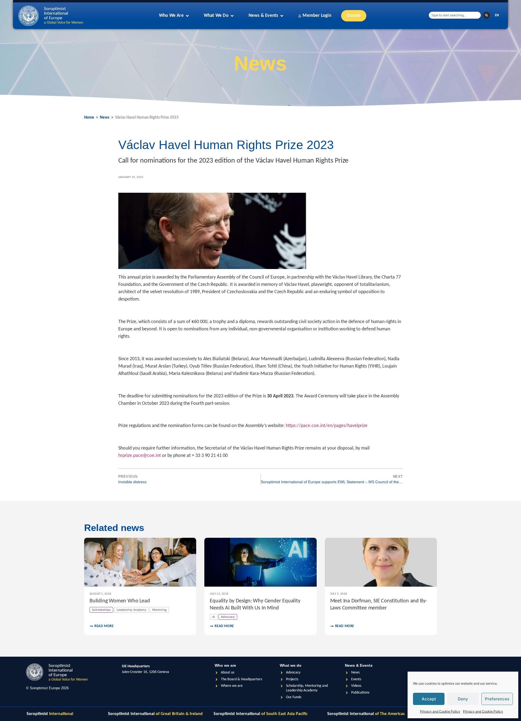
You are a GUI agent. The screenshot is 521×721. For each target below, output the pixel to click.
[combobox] (455, 15)
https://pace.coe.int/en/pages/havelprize (326, 425)
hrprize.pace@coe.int (139, 455)
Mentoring (159, 610)
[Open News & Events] (281, 15)
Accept (429, 698)
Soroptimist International (155, 714)
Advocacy (228, 617)
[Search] (486, 15)
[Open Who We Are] (187, 15)
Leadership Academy (131, 610)
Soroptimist (50, 714)
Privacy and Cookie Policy (440, 711)
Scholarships (101, 610)
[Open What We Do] (232, 15)
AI (213, 617)
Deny (463, 698)
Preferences (497, 698)
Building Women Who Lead (120, 601)
